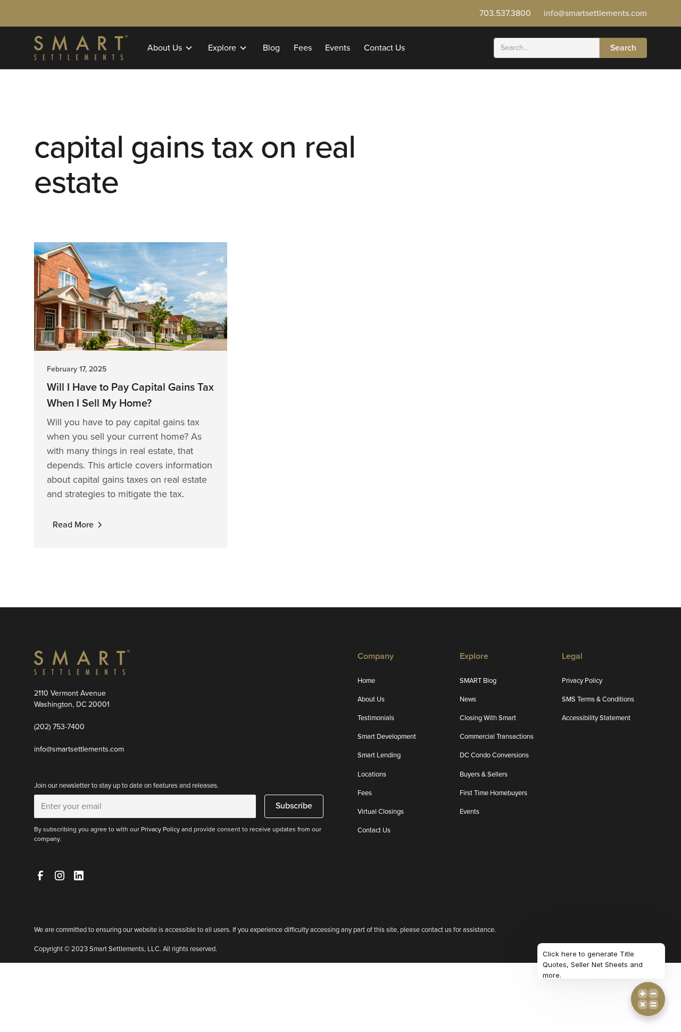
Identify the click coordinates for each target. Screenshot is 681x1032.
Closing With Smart (488, 718)
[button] (171, 48)
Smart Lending (379, 755)
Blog (271, 48)
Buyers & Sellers (484, 774)
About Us (371, 699)
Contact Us (384, 48)
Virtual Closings (381, 811)
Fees (303, 48)
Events (337, 48)
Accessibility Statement (596, 718)
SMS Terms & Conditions (598, 699)
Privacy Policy (582, 680)
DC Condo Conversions (494, 755)
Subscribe (294, 805)
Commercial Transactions (497, 736)
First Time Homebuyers (493, 793)
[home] (81, 47)
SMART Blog (478, 680)
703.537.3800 (505, 13)
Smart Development (387, 736)
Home (366, 680)
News (468, 699)
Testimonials (376, 718)
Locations (372, 774)
